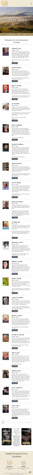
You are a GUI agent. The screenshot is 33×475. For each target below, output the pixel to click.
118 (29, 422)
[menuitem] (11, 34)
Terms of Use (17, 474)
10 (22, 422)
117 (26, 422)
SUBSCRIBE (7, 440)
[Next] (31, 422)
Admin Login (21, 474)
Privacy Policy (12, 474)
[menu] (31, 4)
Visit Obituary (14, 81)
